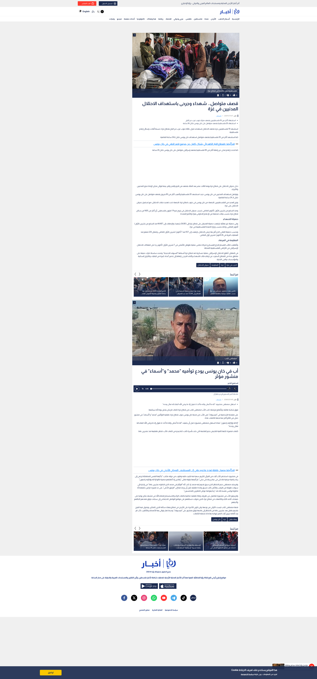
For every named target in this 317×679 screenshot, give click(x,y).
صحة (206, 19)
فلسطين (198, 19)
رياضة (160, 19)
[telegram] (174, 598)
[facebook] (124, 598)
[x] (134, 598)
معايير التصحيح (144, 610)
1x (143, 389)
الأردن (213, 19)
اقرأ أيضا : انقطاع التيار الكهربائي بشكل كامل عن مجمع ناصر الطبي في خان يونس (194, 144)
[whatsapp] (154, 598)
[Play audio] (137, 388)
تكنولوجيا (141, 19)
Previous (140, 274)
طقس (189, 19)
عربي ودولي (178, 19)
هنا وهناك (151, 19)
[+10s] (235, 389)
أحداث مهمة (129, 19)
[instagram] (144, 598)
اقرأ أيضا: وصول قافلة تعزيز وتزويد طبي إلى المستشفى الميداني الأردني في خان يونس (191, 470)
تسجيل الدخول (107, 3)
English (86, 11)
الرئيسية (235, 19)
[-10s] (229, 389)
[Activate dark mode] (100, 12)
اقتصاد (168, 19)
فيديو (119, 19)
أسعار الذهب (224, 19)
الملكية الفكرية (157, 610)
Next (135, 274)
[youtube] (164, 598)
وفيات (112, 19)
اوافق (51, 672)
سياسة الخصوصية (247, 674)
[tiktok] (184, 598)
